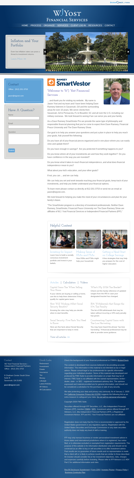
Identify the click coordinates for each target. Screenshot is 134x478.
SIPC (94, 409)
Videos (84, 282)
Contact (110, 25)
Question (12, 132)
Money (42, 378)
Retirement (44, 363)
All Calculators (45, 390)
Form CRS (95, 470)
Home (25, 25)
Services (62, 25)
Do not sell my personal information (111, 397)
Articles (54, 282)
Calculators (69, 282)
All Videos (44, 387)
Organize (49, 25)
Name (10, 115)
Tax (41, 375)
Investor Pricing (108, 470)
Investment (44, 366)
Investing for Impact (61, 252)
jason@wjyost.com (16, 96)
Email (10, 123)
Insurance (44, 372)
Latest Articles (45, 384)
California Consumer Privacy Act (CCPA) (84, 394)
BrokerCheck (123, 360)
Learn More (17, 59)
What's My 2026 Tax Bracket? (106, 287)
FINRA (87, 409)
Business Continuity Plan (75, 472)
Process (36, 25)
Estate (42, 369)
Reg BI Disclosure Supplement (77, 470)
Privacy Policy (121, 470)
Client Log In (78, 25)
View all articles (58, 337)
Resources (95, 25)
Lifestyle (43, 381)
